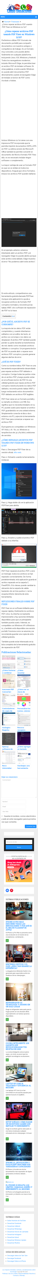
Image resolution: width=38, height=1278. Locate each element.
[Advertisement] (19, 111)
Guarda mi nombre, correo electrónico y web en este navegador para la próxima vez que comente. (19, 819)
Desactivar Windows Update (16, 1240)
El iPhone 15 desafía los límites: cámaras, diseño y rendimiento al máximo (19, 1187)
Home (6, 22)
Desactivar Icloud (13, 1237)
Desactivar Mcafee (13, 1243)
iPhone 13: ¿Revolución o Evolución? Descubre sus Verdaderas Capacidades (18, 1164)
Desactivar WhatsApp (14, 1229)
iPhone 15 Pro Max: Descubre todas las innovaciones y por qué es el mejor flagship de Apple (19, 926)
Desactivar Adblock (13, 1226)
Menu (3, 17)
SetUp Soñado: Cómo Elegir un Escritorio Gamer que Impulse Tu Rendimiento (19, 1124)
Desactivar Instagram (14, 1234)
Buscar (19, 847)
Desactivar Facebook (14, 1223)
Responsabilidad (23, 1273)
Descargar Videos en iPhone (16, 1261)
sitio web (17, 452)
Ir (7, 940)
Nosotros (32, 1273)
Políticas (5, 1273)
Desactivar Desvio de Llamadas (17, 1232)
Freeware (15, 22)
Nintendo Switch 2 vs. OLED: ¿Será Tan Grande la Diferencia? (19, 966)
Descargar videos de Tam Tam (17, 1255)
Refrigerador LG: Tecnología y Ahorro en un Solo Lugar (18, 1004)
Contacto (16, 1275)
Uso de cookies (13, 1273)
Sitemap (22, 1275)
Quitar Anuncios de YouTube (16, 1220)
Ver (13, 316)
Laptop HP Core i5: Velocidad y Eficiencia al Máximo (18, 1085)
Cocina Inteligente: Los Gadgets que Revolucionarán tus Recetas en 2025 (17, 1046)
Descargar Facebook (14, 1258)
